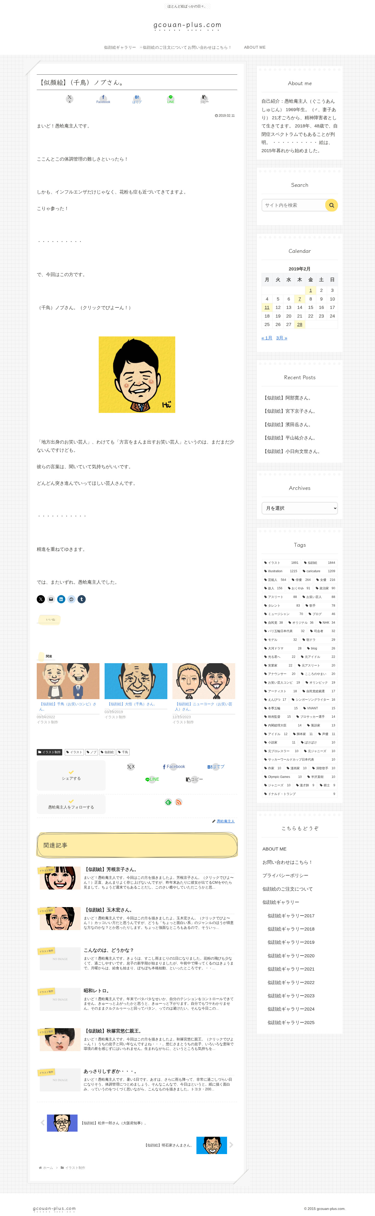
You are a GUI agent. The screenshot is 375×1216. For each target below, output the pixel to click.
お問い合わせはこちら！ (287, 862)
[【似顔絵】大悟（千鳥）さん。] (136, 681)
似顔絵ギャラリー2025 (291, 1022)
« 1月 (266, 338)
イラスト (76, 752)
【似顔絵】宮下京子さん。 (290, 411)
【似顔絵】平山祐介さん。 (290, 437)
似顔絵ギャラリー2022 (291, 982)
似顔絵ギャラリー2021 (291, 969)
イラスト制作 (51, 752)
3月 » (281, 338)
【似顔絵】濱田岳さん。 (287, 424)
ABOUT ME (274, 849)
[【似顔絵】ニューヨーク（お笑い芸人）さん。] (203, 681)
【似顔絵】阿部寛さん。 (287, 397)
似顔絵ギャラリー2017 (291, 915)
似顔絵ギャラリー (280, 902)
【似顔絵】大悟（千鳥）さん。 (132, 704)
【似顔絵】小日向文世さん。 (292, 451)
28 (299, 324)
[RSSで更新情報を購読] (178, 802)
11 (267, 307)
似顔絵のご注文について (287, 889)
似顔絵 (109, 752)
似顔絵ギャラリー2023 (291, 995)
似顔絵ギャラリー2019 (291, 942)
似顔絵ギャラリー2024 (291, 1009)
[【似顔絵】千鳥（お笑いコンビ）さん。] (68, 681)
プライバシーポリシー (285, 875)
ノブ (93, 752)
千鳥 (125, 752)
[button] (204, 99)
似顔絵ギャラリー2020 (291, 955)
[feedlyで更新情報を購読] (168, 802)
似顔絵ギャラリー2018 (291, 929)
